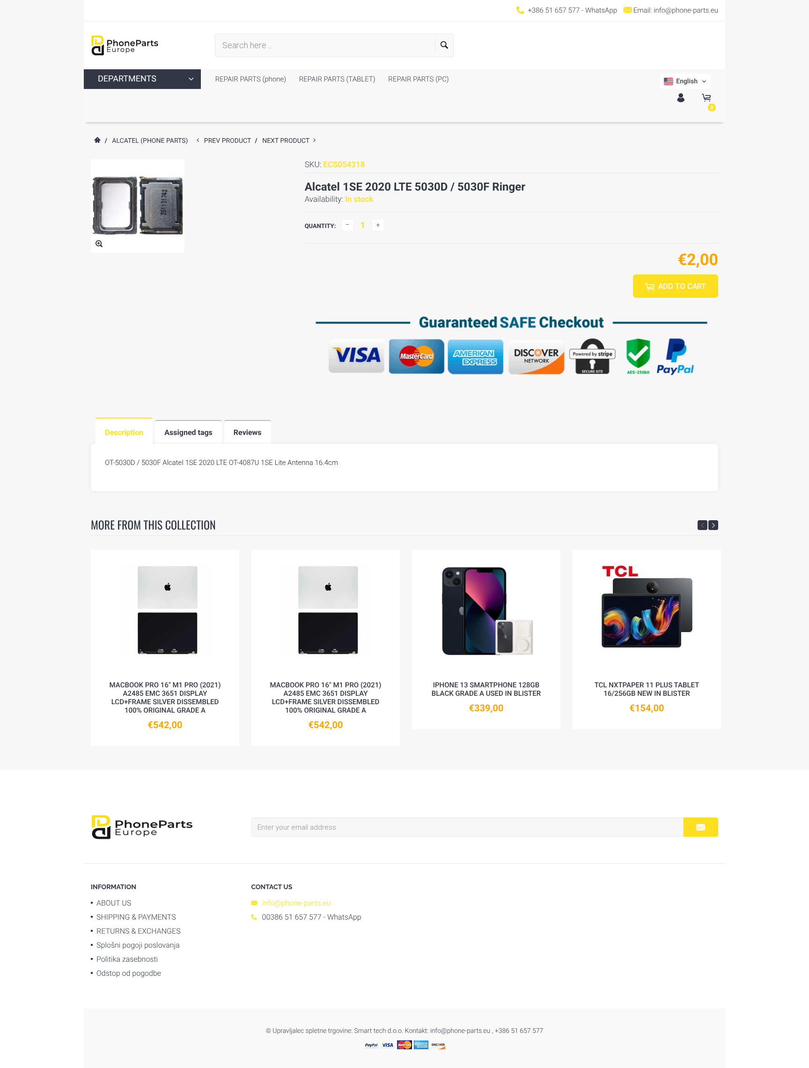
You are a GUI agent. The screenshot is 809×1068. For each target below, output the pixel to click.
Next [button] (713, 525)
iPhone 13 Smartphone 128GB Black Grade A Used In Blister (486, 689)
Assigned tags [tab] (188, 432)
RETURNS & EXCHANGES (138, 931)
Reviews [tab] (248, 432)
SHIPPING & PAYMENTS (136, 917)
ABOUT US (113, 903)
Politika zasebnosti (127, 959)
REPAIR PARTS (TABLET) (336, 79)
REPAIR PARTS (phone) (250, 79)
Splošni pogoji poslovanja (138, 945)
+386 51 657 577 (554, 10)
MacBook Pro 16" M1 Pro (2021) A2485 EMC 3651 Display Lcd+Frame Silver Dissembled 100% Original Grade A (165, 697)
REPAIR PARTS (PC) (418, 79)
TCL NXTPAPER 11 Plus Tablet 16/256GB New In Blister (647, 689)
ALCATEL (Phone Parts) (150, 141)
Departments (127, 79)
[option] (165, 648)
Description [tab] (124, 432)
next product (287, 141)
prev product (229, 141)
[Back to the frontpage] (97, 141)
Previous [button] (702, 525)
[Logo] (125, 45)
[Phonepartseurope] (142, 826)
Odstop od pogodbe (128, 973)
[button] (685, 81)
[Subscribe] (700, 827)
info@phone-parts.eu (686, 10)
